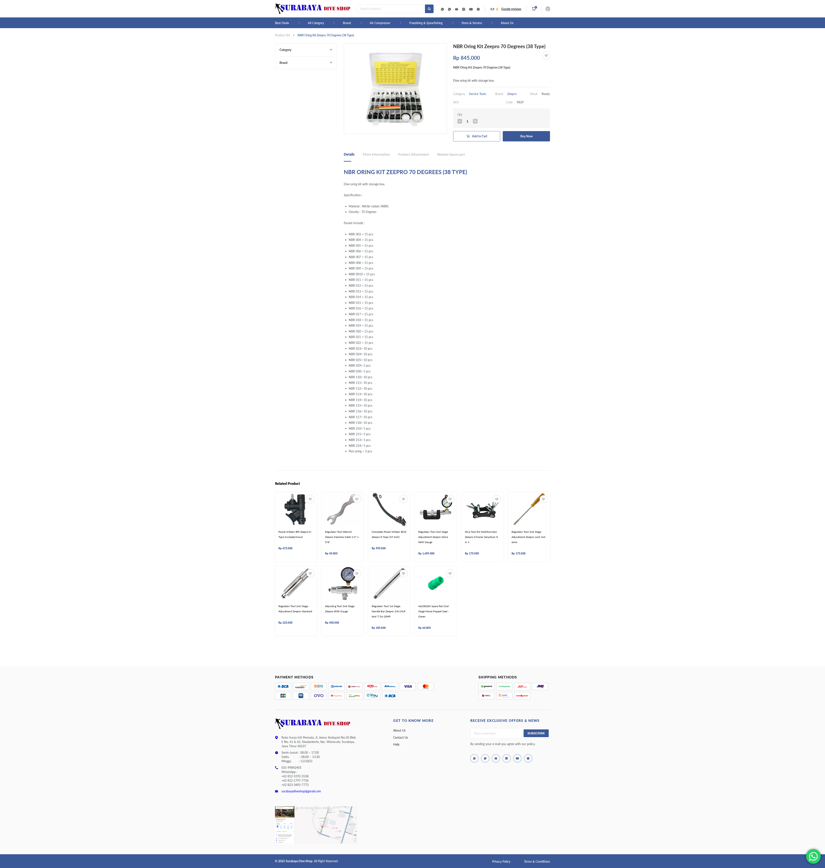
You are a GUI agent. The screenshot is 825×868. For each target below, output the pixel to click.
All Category (316, 22)
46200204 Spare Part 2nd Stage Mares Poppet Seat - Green (433, 611)
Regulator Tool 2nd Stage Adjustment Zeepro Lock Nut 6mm (528, 537)
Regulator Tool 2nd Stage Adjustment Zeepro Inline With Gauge (433, 537)
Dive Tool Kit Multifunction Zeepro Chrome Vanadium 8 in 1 (481, 537)
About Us (507, 22)
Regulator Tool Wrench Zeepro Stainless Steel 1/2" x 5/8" (342, 537)
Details (349, 154)
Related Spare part (451, 154)
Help (396, 744)
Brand (347, 22)
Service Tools (477, 94)
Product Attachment (413, 154)
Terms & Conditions (537, 861)
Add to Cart (479, 136)
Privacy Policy (501, 861)
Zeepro (511, 94)
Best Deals (282, 22)
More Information (376, 154)
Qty (459, 114)
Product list (282, 35)
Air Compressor (380, 22)
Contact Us (400, 737)
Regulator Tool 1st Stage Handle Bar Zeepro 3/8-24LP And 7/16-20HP (388, 611)
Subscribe (536, 733)
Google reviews (511, 9)
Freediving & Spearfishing (426, 22)
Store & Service (471, 22)
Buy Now (526, 136)
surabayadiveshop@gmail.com (301, 791)
